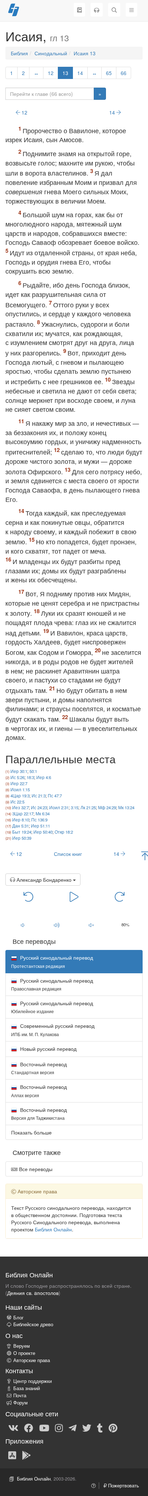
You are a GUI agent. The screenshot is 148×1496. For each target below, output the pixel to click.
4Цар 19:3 (19, 795)
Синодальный (50, 53)
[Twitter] (86, 1427)
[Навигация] (131, 10)
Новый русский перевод (48, 1048)
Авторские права (31, 1360)
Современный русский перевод (52, 1029)
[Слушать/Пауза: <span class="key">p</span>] (74, 896)
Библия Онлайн (53, 1229)
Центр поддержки (32, 1381)
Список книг (68, 853)
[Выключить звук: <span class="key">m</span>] (91, 925)
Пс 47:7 (55, 795)
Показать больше (31, 1132)
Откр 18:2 (64, 832)
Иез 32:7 (20, 807)
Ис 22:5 (17, 802)
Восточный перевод (39, 1068)
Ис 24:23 (39, 807)
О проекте (24, 1353)
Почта (19, 1395)
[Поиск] (114, 10)
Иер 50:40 (42, 832)
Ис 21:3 (39, 795)
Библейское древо (33, 1324)
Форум (20, 1402)
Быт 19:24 (21, 832)
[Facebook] (28, 1427)
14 (80, 72)
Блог (18, 1317)
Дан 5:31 (20, 826)
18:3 (30, 777)
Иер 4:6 (43, 777)
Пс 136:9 (39, 819)
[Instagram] (59, 1427)
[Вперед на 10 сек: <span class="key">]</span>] (120, 896)
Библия (19, 53)
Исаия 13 (85, 53)
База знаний (26, 1388)
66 (123, 72)
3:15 (74, 807)
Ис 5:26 (17, 777)
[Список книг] (79, 10)
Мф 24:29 (107, 807)
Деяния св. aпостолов (33, 1292)
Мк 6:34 (43, 813)
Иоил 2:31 (59, 807)
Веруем (21, 1346)
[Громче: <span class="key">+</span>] (57, 925)
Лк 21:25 (88, 807)
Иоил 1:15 (20, 789)
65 (109, 72)
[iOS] (12, 1454)
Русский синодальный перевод (52, 984)
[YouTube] (44, 1427)
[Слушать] (97, 10)
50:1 (33, 771)
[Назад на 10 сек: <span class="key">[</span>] (28, 896)
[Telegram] (73, 1427)
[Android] (26, 1454)
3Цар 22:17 (22, 813)
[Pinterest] (112, 1427)
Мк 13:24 (126, 807)
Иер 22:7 (18, 783)
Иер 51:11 (40, 826)
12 (51, 72)
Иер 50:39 (21, 838)
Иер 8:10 (20, 819)
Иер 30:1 (18, 771)
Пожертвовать (123, 1485)
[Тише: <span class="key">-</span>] (22, 925)
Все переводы (35, 1169)
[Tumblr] (100, 1427)
